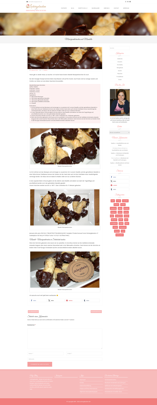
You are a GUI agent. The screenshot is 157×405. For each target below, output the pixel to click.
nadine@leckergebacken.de (35, 1)
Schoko (115, 227)
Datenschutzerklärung (85, 385)
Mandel (126, 216)
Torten (120, 79)
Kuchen (120, 70)
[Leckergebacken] (36, 7)
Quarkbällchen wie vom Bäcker (120, 150)
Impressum (126, 8)
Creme (118, 201)
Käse (112, 216)
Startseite (64, 8)
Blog (72, 8)
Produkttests (120, 76)
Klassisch (113, 212)
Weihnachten (119, 235)
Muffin (120, 219)
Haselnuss (113, 208)
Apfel (112, 201)
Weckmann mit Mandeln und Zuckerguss (115, 382)
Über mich (106, 8)
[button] (38, 300)
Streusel (117, 231)
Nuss (126, 219)
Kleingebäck (120, 67)
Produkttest (114, 223)
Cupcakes (125, 201)
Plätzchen (119, 73)
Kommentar (31, 325)
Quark (121, 223)
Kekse (120, 208)
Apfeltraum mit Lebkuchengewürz (113, 385)
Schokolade (123, 227)
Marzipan (114, 219)
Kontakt (116, 8)
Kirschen (126, 208)
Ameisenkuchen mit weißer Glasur (113, 391)
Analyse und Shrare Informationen (88, 388)
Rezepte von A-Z (82, 8)
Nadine (45, 70)
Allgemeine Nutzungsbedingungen (88, 391)
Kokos (120, 212)
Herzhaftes (120, 65)
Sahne (126, 223)
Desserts (120, 62)
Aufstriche (119, 59)
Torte (123, 231)
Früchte (123, 204)
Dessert (116, 204)
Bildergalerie (95, 8)
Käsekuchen (119, 216)
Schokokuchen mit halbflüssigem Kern (114, 388)
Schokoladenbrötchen (110, 380)
